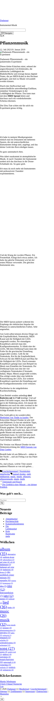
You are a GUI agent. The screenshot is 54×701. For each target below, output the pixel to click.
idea (3, 586)
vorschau (5, 665)
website (4, 667)
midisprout (4, 476)
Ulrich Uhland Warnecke (11, 684)
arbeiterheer (8, 560)
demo (3, 572)
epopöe (5, 580)
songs (3, 652)
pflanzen (26, 476)
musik (19, 476)
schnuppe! (5, 645)
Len (1, 686)
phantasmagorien (7, 630)
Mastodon (4, 694)
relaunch (5, 637)
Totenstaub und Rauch (12, 482)
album (5, 551)
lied (4, 604)
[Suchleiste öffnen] (2, 36)
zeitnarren (8, 670)
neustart (7, 628)
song (7, 648)
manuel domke (19, 474)
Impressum (30, 691)
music (13, 476)
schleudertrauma (8, 643)
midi (29, 474)
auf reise (5, 562)
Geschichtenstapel (38, 689)
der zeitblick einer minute (7, 575)
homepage (8, 583)
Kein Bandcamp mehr (10, 533)
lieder (11, 607)
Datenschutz (41, 691)
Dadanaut (4, 20)
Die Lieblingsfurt (11, 527)
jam (8, 595)
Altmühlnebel (11, 519)
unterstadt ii (9, 662)
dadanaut (5, 564)
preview (5, 632)
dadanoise (8, 569)
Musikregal (24, 689)
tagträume (5, 657)
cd (12, 562)
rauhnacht (7, 635)
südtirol (7, 654)
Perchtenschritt (12, 521)
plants (16, 479)
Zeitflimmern (16, 691)
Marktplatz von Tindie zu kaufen (14, 417)
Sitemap (3, 691)
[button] (1, 696)
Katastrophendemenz (15, 524)
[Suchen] (2, 503)
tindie (22, 479)
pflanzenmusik (6, 479)
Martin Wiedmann (8, 681)
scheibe (4, 640)
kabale (4, 599)
